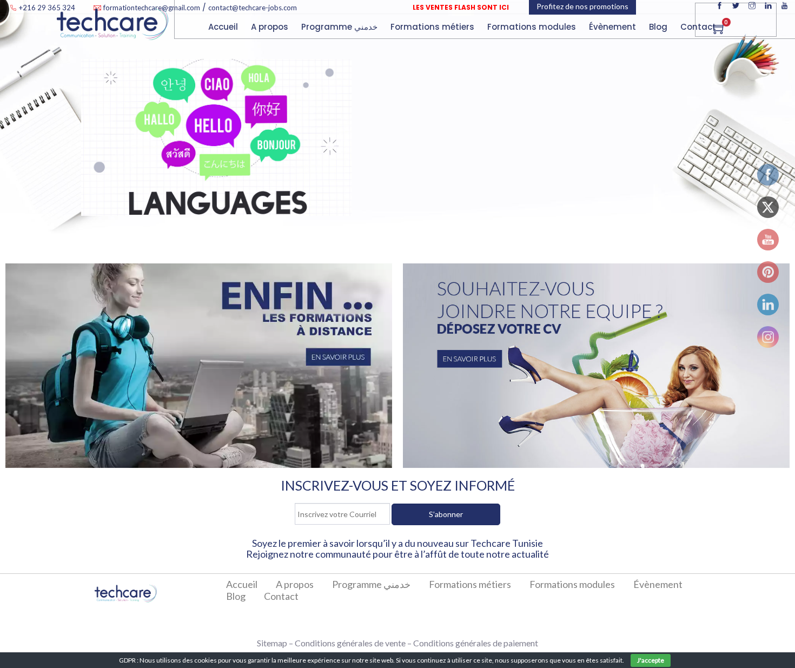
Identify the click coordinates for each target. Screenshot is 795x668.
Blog (659, 26)
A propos (270, 26)
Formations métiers (433, 26)
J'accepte (650, 660)
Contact (699, 26)
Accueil (224, 26)
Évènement (658, 584)
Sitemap (272, 643)
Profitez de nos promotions (582, 34)
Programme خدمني (340, 26)
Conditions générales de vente (350, 643)
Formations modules (572, 584)
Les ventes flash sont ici (461, 7)
